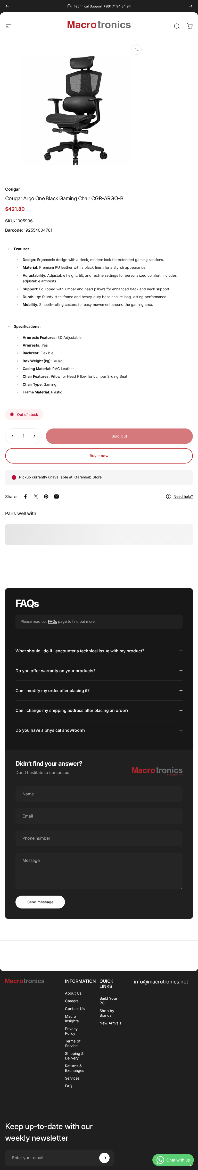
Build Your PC (108, 1000)
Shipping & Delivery (74, 1055)
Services (72, 1078)
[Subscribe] (104, 1158)
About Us (73, 993)
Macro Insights (72, 1018)
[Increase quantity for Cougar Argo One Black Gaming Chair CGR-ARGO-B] (36, 436)
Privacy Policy (71, 1031)
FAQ (68, 1086)
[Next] (190, 6)
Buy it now (99, 455)
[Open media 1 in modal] (136, 49)
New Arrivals (110, 1023)
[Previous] (7, 6)
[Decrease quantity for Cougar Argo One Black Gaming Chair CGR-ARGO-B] (11, 436)
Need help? (183, 496)
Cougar (12, 189)
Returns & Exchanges (74, 1068)
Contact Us (75, 1008)
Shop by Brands (107, 1012)
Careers (72, 1001)
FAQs (52, 621)
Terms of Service (72, 1043)
